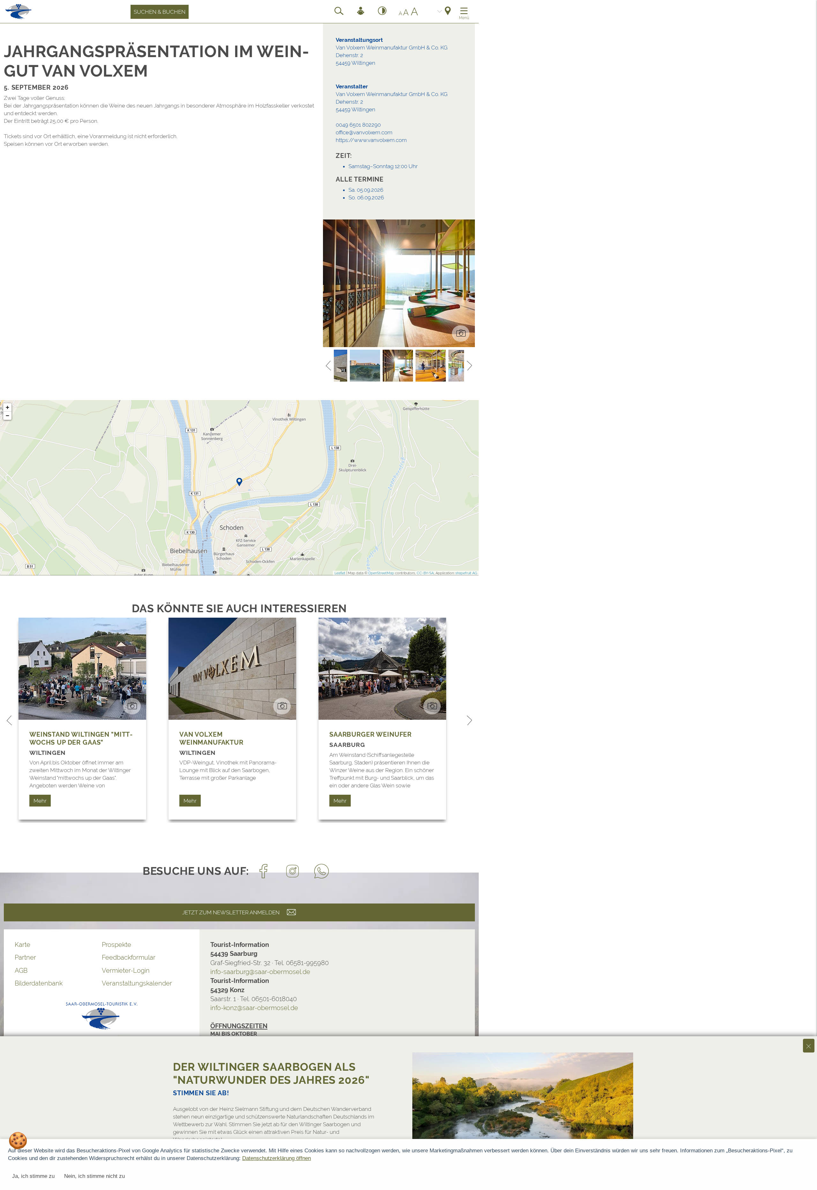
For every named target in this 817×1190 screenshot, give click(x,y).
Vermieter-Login (126, 970)
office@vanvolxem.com (364, 132)
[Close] (808, 1045)
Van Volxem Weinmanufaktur (211, 738)
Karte (22, 944)
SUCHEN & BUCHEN (159, 12)
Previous (328, 365)
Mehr (40, 801)
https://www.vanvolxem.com (371, 140)
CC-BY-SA (425, 573)
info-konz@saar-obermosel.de (254, 1008)
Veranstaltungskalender (137, 983)
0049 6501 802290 (358, 125)
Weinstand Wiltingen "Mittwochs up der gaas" (80, 738)
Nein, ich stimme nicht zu (94, 1176)
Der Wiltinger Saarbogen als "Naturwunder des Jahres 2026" (271, 1073)
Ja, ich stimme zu (33, 1176)
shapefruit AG (466, 573)
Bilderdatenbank (39, 983)
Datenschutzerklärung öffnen (276, 1158)
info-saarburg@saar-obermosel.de (260, 972)
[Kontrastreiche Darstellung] (382, 11)
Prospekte (116, 944)
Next (469, 365)
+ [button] (7, 407)
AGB (21, 970)
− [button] (7, 415)
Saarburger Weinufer (370, 734)
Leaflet (339, 573)
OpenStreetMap (381, 573)
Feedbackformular (128, 957)
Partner (25, 957)
